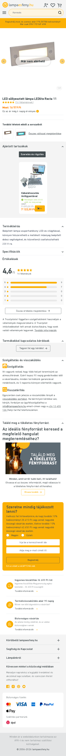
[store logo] (17, 5)
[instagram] (13, 686)
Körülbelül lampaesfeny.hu (22, 640)
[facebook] (7, 686)
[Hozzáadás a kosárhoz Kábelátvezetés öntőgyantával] (40, 208)
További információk (45, 330)
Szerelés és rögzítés (32, 154)
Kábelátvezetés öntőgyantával (30, 195)
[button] (33, 23)
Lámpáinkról (13, 658)
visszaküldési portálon (14, 399)
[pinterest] (18, 686)
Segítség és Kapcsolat (19, 649)
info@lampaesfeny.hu (14, 406)
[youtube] (23, 686)
